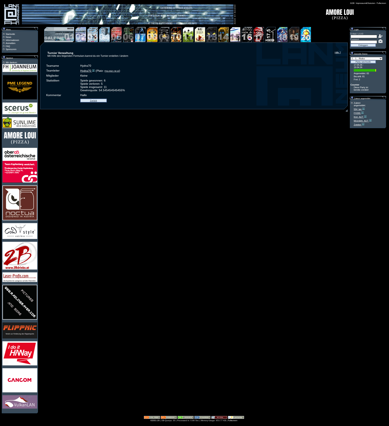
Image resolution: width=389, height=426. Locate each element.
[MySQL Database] (219, 418)
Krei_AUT (359, 117)
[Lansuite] (236, 418)
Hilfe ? (338, 52)
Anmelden (10, 43)
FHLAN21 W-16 (112, 71)
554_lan (358, 109)
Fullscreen (381, 3)
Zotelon (358, 124)
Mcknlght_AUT (361, 121)
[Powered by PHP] (202, 418)
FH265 (357, 113)
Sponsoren (11, 49)
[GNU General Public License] (169, 418)
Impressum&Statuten (365, 3)
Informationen (12, 40)
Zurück (93, 100)
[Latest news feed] (152, 418)
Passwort (355, 39)
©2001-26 (155, 420)
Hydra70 (86, 70)
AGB (352, 3)
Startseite (10, 34)
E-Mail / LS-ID (357, 34)
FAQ (8, 46)
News (8, 37)
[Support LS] (185, 418)
